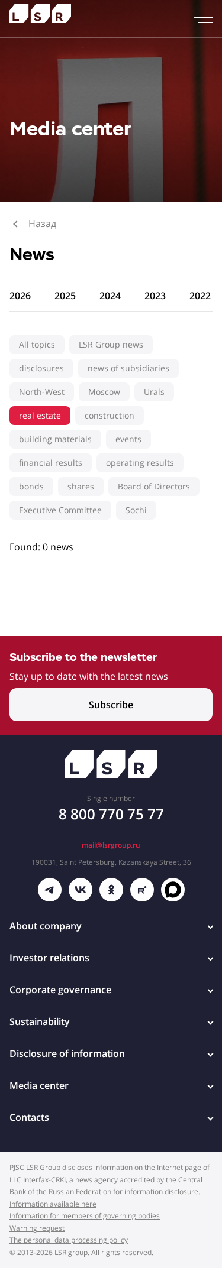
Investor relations (49, 957)
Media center (39, 1085)
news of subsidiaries (128, 368)
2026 (20, 295)
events (128, 439)
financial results (50, 462)
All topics (37, 344)
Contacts (29, 1117)
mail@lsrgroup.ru (111, 845)
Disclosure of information (67, 1053)
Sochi (136, 509)
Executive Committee (60, 509)
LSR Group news (111, 344)
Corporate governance (60, 989)
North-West (42, 391)
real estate (40, 415)
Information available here (52, 1204)
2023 (155, 295)
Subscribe (111, 704)
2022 (200, 295)
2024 (110, 295)
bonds (31, 486)
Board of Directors (154, 486)
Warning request (37, 1228)
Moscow (104, 391)
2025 (65, 295)
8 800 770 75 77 (111, 813)
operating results (140, 462)
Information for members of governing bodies (84, 1216)
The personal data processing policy (68, 1240)
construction (109, 415)
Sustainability (39, 1021)
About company (45, 925)
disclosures (41, 368)
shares (80, 486)
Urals (154, 391)
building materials (55, 439)
